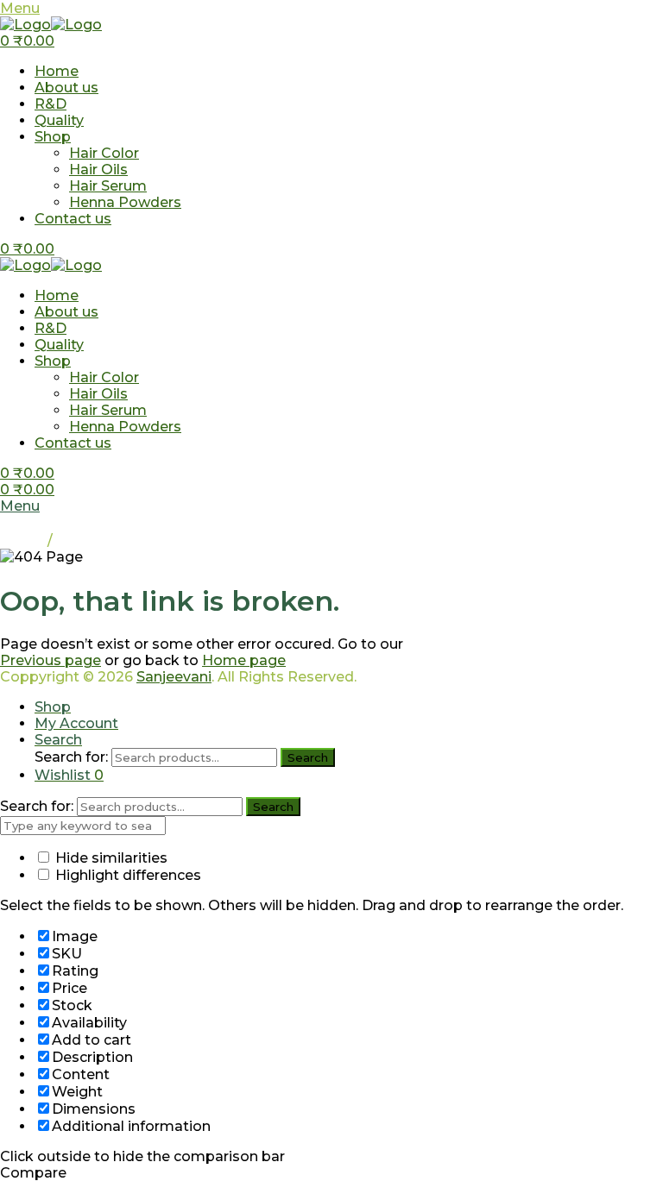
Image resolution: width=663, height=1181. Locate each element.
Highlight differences (126, 875)
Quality (59, 120)
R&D (50, 104)
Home (57, 71)
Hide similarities (109, 858)
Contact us (73, 218)
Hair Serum (108, 186)
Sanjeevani (174, 677)
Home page (244, 660)
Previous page (50, 660)
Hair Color (104, 153)
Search (307, 757)
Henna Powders (125, 202)
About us (66, 87)
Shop (53, 137)
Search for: (71, 757)
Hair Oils (98, 169)
